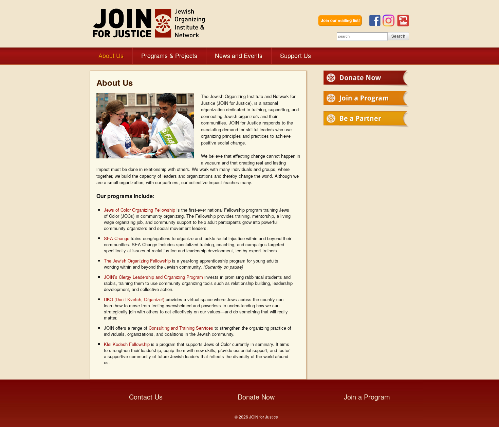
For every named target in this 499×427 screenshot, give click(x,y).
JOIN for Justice (149, 23)
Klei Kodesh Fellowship (127, 344)
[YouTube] (403, 24)
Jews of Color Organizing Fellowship (139, 210)
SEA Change (116, 238)
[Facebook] (376, 24)
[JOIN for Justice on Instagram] (390, 24)
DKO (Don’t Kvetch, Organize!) (134, 299)
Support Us (295, 55)
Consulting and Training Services (181, 328)
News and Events (238, 55)
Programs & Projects (169, 55)
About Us (111, 55)
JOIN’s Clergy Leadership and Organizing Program (153, 277)
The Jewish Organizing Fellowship (137, 260)
